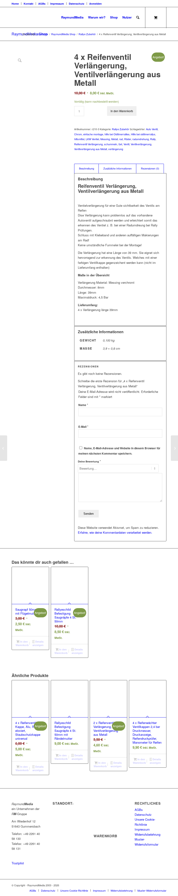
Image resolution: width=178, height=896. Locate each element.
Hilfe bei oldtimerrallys (143, 134)
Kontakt (28, 3)
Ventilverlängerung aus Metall (90, 149)
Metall (114, 139)
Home (15, 3)
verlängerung (115, 149)
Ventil (126, 144)
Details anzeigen (38, 643)
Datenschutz (76, 3)
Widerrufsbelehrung (147, 834)
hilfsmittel (79, 139)
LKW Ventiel (92, 139)
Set (120, 144)
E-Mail (83, 427)
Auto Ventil (152, 129)
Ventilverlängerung (141, 144)
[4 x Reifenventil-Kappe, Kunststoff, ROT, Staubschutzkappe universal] (3, 448)
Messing (105, 139)
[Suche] (138, 17)
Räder (127, 139)
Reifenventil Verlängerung (88, 144)
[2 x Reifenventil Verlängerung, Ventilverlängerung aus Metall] (174, 448)
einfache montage (93, 134)
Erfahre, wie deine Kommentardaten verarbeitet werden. (115, 532)
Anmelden (95, 3)
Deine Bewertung (89, 461)
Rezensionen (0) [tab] (150, 168)
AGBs (41, 3)
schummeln (110, 144)
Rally (153, 139)
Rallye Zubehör (120, 129)
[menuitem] (16, 3)
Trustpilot (18, 863)
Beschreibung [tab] (86, 168)
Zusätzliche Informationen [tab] (117, 168)
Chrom (78, 134)
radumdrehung (140, 139)
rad (121, 139)
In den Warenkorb (122, 111)
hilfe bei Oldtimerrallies (117, 134)
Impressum (57, 3)
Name (83, 405)
